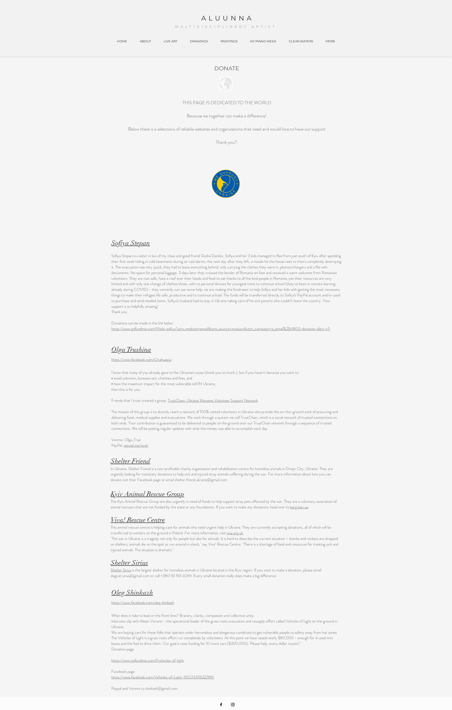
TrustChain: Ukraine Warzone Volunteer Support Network (213, 400)
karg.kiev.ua (299, 507)
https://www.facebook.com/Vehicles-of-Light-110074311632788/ (162, 677)
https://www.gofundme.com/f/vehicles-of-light (147, 660)
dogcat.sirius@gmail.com (130, 575)
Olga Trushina (131, 350)
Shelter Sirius (121, 570)
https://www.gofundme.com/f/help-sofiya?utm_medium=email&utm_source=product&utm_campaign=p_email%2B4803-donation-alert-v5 (220, 328)
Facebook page (149, 480)
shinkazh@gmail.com (161, 688)
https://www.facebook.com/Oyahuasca (141, 359)
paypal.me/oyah (136, 445)
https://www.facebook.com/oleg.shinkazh (142, 602)
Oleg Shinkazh (132, 593)
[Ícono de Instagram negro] (232, 704)
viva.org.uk (235, 533)
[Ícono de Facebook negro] (221, 704)
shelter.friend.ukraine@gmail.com (201, 480)
